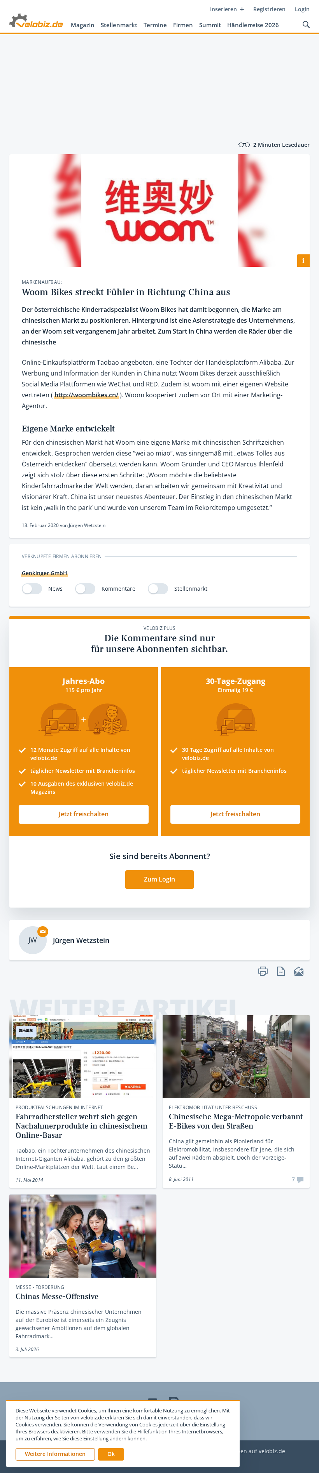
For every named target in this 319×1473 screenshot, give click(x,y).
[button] (111, 1454)
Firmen (183, 25)
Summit (210, 25)
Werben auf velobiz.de (255, 1451)
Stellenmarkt (119, 25)
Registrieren (269, 9)
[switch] (32, 588)
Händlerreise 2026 (253, 25)
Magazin (83, 25)
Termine (155, 25)
